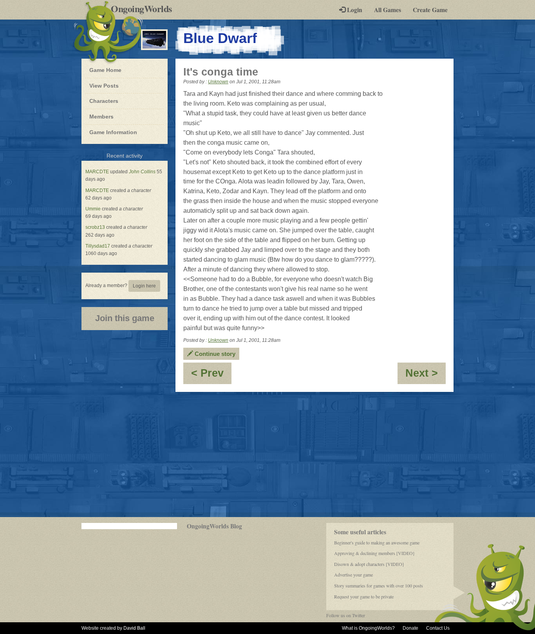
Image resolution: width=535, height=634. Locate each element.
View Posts (104, 86)
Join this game (124, 318)
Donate (410, 628)
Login (353, 9)
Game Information (113, 132)
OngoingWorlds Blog (214, 526)
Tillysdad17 (97, 246)
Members (101, 116)
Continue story (214, 353)
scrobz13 (95, 227)
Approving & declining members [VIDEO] (374, 553)
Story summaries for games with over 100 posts (378, 585)
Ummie (93, 209)
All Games (387, 9)
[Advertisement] (267, 454)
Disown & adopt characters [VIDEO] (369, 564)
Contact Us (438, 628)
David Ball (134, 628)
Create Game (430, 9)
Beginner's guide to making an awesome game (376, 542)
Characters (103, 100)
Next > (425, 375)
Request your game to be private (364, 596)
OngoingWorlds (144, 8)
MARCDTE (97, 171)
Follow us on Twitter (345, 615)
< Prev (211, 375)
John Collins (142, 171)
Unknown (218, 81)
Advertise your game (353, 574)
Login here (144, 286)
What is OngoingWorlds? (368, 628)
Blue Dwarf (220, 38)
